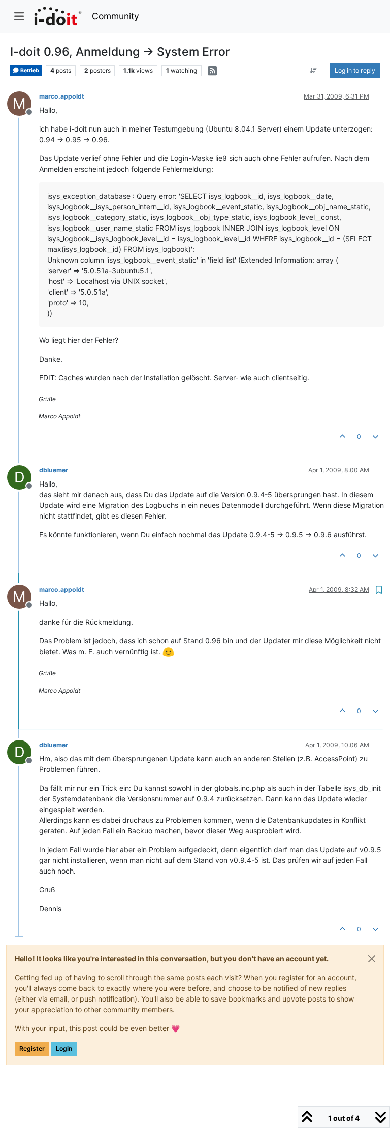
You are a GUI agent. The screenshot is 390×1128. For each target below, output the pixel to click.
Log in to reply (355, 70)
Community (115, 16)
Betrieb (29, 70)
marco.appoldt (61, 96)
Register (32, 1048)
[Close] (371, 959)
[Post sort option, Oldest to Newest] (313, 70)
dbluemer (53, 470)
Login (64, 1048)
